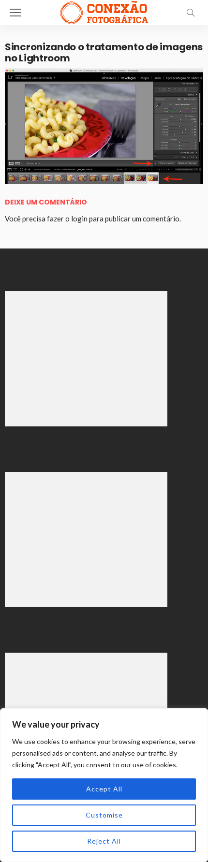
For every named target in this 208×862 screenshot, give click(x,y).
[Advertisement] (86, 358)
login (79, 218)
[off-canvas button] (15, 12)
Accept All (104, 789)
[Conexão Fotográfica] (104, 11)
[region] (104, 785)
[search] (190, 12)
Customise (104, 815)
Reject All (104, 841)
